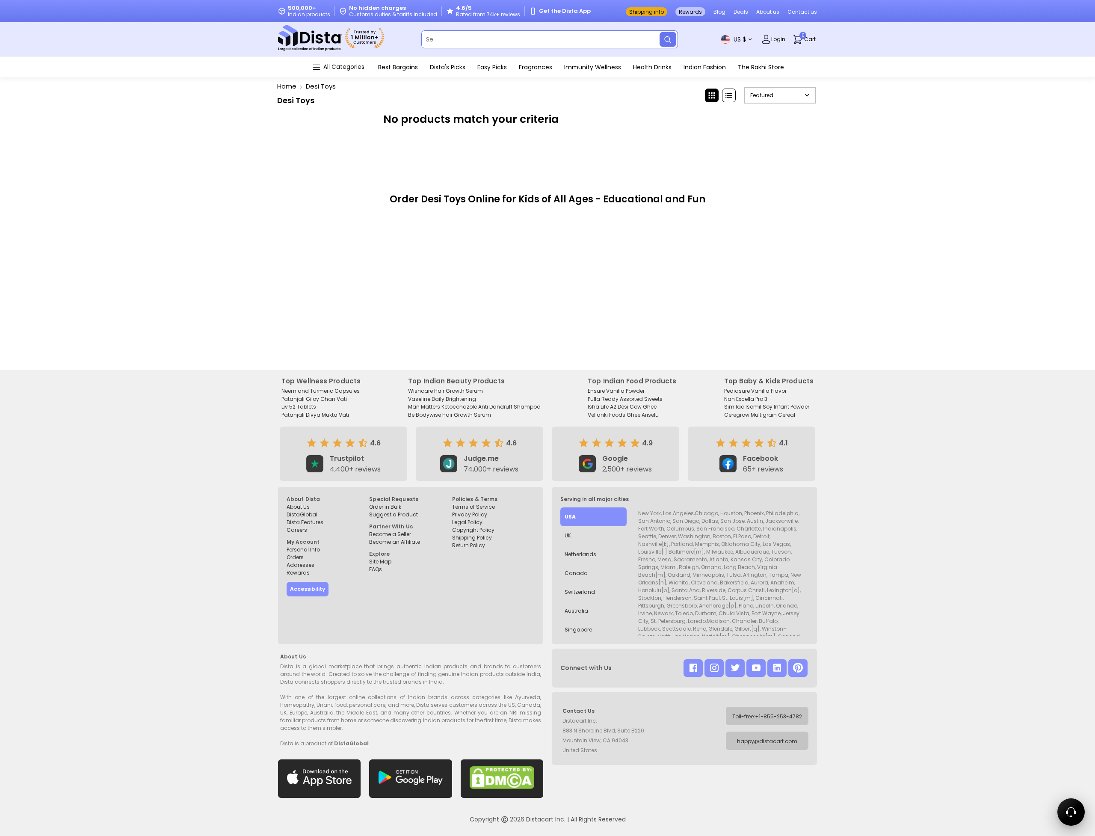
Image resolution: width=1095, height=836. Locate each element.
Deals (741, 11)
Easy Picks (492, 67)
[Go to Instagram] (714, 668)
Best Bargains (398, 67)
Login (778, 39)
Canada (576, 573)
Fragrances (535, 67)
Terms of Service (473, 506)
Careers (297, 530)
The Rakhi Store (761, 67)
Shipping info (646, 11)
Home (286, 86)
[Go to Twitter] (735, 668)
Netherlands (580, 554)
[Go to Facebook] (693, 668)
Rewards (690, 11)
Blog (719, 11)
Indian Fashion (705, 67)
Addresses (300, 565)
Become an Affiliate (394, 541)
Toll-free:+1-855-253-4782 (767, 716)
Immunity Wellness (592, 67)
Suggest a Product (393, 514)
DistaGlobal (302, 514)
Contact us (802, 11)
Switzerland (580, 592)
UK (568, 535)
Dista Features (305, 522)
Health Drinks (652, 67)
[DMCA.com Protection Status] (502, 778)
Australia (576, 610)
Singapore (578, 629)
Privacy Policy (469, 514)
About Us (298, 506)
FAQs (375, 569)
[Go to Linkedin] (777, 668)
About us (767, 11)
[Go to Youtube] (756, 668)
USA (570, 516)
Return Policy (468, 545)
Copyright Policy (473, 530)
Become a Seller (390, 534)
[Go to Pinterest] (798, 668)
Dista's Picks (447, 67)
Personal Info (303, 549)
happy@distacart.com (767, 741)
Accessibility (307, 589)
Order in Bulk (385, 506)
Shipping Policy (472, 537)
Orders (295, 557)
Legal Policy (467, 522)
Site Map (380, 561)
